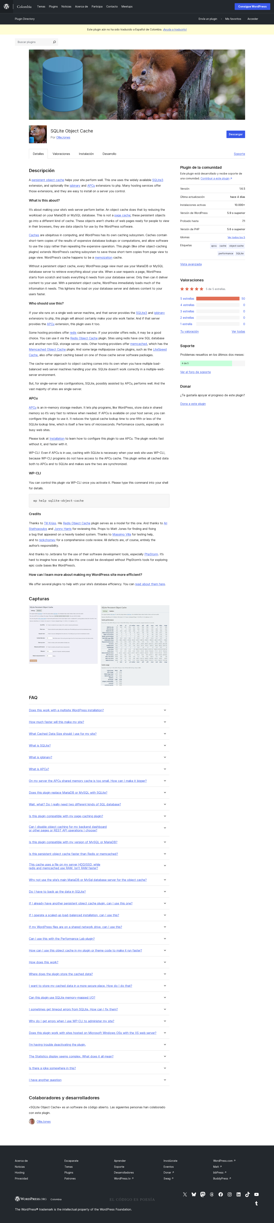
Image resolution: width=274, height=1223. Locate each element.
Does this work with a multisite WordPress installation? (66, 710)
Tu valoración (189, 331)
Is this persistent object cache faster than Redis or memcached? (73, 854)
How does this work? (43, 962)
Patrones (70, 1178)
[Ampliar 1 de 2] (93, 610)
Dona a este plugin (193, 404)
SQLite (240, 253)
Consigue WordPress (252, 6)
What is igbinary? (40, 757)
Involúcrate (170, 1160)
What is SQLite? (40, 745)
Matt (217, 1166)
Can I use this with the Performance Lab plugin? (62, 939)
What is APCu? (39, 769)
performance (226, 253)
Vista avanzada (191, 264)
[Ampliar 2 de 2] (164, 610)
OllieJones (63, 137)
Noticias (20, 1166)
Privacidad (21, 1178)
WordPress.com (224, 1160)
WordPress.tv (124, 1178)
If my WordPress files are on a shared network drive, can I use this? (75, 927)
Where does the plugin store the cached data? (61, 974)
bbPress (220, 1172)
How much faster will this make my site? (56, 722)
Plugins (68, 1172)
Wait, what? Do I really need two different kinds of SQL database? (75, 804)
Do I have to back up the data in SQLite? (57, 891)
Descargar (236, 134)
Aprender (120, 1160)
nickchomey (47, 540)
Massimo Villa (121, 534)
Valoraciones (61, 154)
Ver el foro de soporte (195, 372)
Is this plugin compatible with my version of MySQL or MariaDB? (73, 842)
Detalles (38, 154)
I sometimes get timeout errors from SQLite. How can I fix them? (73, 1009)
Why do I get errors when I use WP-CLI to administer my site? (71, 1021)
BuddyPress (222, 1178)
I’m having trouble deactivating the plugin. (57, 1044)
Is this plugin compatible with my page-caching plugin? (66, 816)
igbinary (75, 185)
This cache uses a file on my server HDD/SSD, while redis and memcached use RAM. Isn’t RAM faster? (64, 866)
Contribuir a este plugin (215, 178)
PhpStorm (151, 554)
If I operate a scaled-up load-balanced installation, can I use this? (74, 915)
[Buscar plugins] (54, 42)
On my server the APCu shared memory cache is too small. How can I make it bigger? (88, 781)
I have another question (45, 1080)
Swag (169, 1178)
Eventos (169, 1166)
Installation (57, 438)
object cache (236, 245)
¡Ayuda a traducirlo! (175, 29)
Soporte (239, 154)
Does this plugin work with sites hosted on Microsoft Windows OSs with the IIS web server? (92, 1033)
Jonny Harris (63, 529)
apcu (214, 245)
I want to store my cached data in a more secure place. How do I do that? (80, 986)
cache (223, 245)
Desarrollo (109, 154)
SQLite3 (157, 180)
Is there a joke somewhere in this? (52, 1068)
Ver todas (238, 331)
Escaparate (71, 1160)
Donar (169, 1172)
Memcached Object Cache (47, 349)
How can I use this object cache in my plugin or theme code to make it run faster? (85, 950)
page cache (122, 215)
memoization (103, 257)
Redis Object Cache (84, 338)
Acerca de (21, 1160)
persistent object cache (48, 180)
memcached (138, 344)
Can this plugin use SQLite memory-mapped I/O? (62, 997)
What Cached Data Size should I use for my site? (63, 734)
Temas (68, 1166)
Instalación (86, 154)
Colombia (56, 1199)
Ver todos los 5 (236, 237)
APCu (91, 185)
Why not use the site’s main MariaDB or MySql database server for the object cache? (88, 880)
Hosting (19, 1172)
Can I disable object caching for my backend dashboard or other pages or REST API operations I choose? (68, 828)
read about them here (150, 584)
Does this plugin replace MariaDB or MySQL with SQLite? (68, 792)
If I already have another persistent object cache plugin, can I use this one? (81, 903)
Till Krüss (50, 523)
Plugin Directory (25, 18)
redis (73, 332)
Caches (34, 235)
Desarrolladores (124, 1172)
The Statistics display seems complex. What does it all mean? (71, 1056)
